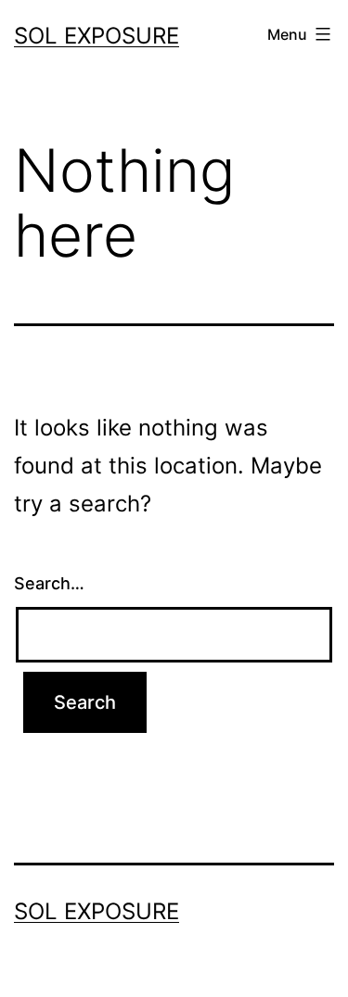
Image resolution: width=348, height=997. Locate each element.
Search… (49, 583)
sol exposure (96, 35)
